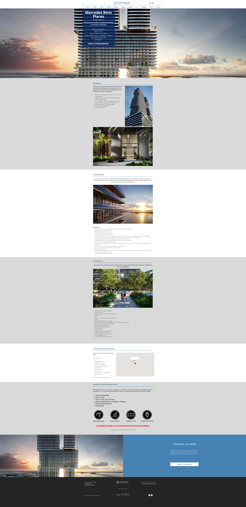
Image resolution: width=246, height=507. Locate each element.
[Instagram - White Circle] (152, 495)
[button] (123, 146)
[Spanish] (150, 3)
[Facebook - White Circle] (149, 495)
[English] (153, 3)
